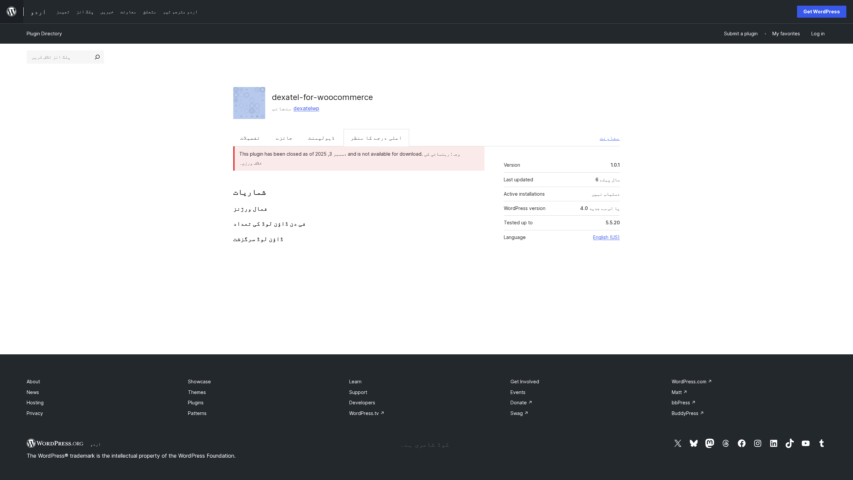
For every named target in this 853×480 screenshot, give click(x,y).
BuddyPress (688, 413)
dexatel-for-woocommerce (322, 97)
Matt (679, 392)
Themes (197, 392)
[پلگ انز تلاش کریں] (97, 57)
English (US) (606, 237)
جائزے (284, 137)
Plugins (196, 402)
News (33, 392)
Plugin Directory (44, 33)
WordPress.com (692, 381)
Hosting (35, 402)
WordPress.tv (367, 413)
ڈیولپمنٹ (321, 137)
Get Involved (524, 381)
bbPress (684, 402)
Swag (519, 413)
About (33, 381)
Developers (362, 402)
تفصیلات (250, 137)
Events (517, 392)
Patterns (197, 413)
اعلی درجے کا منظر (376, 137)
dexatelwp (306, 108)
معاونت (610, 137)
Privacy (35, 413)
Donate (521, 402)
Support (358, 392)
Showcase (199, 381)
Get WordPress (821, 11)
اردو (95, 444)
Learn (355, 381)
